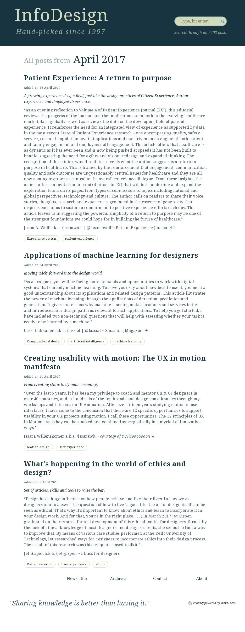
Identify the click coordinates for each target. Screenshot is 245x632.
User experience (71, 447)
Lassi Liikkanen (39, 330)
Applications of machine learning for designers (111, 255)
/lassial (73, 330)
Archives (118, 578)
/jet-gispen (66, 553)
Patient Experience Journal (142, 227)
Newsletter (77, 578)
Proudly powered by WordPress (214, 603)
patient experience (80, 238)
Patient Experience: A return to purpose (98, 78)
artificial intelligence (87, 341)
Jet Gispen (34, 553)
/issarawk (86, 436)
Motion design (38, 447)
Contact (160, 578)
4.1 (172, 227)
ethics (100, 564)
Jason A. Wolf (37, 227)
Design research (39, 564)
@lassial (93, 330)
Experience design (41, 238)
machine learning (127, 341)
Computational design (44, 341)
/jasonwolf (72, 227)
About (201, 578)
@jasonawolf (99, 227)
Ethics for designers (100, 553)
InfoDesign (61, 15)
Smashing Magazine (124, 330)
